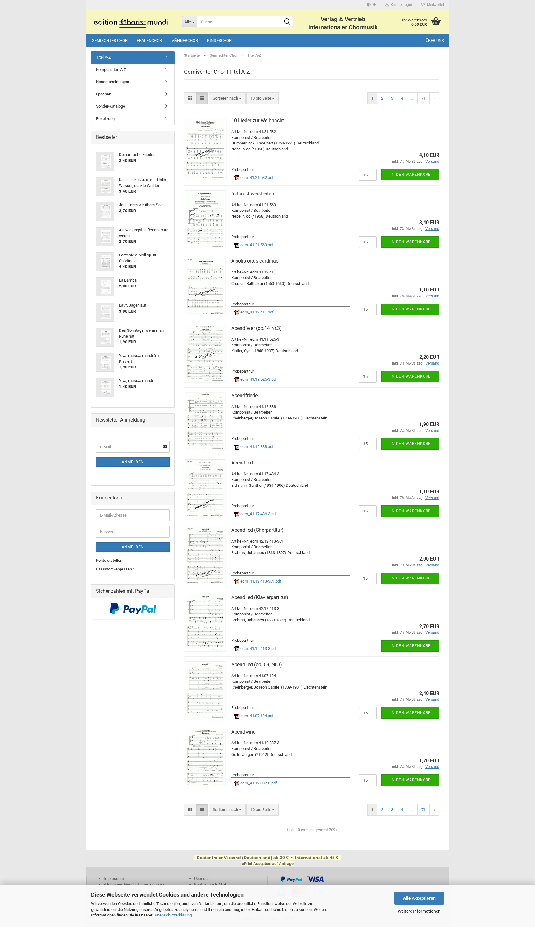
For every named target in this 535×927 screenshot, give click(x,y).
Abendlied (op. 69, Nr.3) (256, 665)
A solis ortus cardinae (254, 261)
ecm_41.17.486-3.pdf (258, 514)
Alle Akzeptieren (419, 898)
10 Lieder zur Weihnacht (257, 120)
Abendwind (243, 732)
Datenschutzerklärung (172, 915)
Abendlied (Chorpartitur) (257, 530)
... (412, 98)
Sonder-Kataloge (110, 106)
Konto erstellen (109, 560)
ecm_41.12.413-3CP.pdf (260, 581)
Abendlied (242, 463)
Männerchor (184, 40)
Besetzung (105, 118)
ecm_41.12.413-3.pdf (258, 648)
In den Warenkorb (410, 174)
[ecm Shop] (131, 21)
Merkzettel (434, 4)
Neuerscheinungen (112, 81)
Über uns (435, 40)
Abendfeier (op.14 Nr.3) (256, 328)
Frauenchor (149, 40)
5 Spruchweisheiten (252, 194)
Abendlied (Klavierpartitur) (259, 597)
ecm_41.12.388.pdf (256, 446)
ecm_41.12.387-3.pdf (258, 783)
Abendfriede (244, 395)
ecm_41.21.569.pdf (256, 244)
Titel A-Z (103, 57)
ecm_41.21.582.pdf (256, 177)
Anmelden (133, 462)
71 (423, 98)
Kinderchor (219, 40)
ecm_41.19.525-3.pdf (258, 379)
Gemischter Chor (110, 40)
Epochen (103, 94)
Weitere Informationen (419, 911)
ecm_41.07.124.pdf (256, 715)
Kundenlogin (400, 4)
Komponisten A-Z (111, 69)
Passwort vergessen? (115, 569)
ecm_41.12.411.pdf (256, 312)
